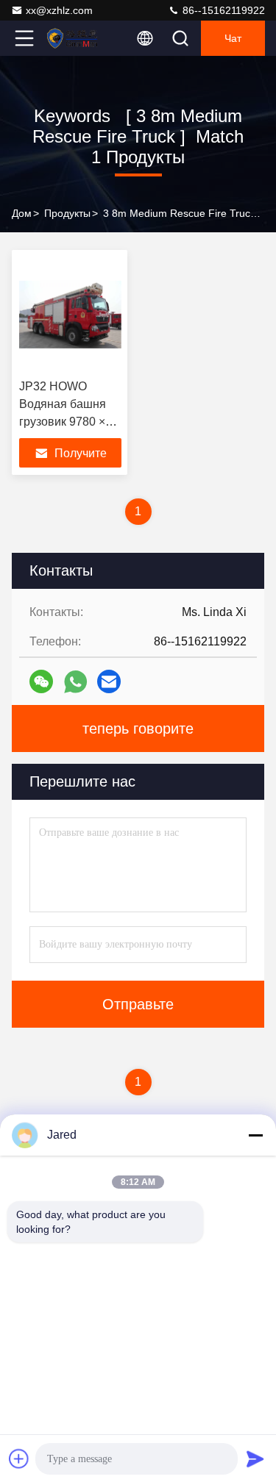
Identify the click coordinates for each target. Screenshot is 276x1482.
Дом (22, 213)
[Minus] (255, 1135)
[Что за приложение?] (75, 682)
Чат (232, 38)
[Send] (255, 1458)
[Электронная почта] (108, 681)
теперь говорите (138, 728)
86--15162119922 (222, 10)
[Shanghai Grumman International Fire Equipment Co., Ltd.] (72, 38)
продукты (67, 213)
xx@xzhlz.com (59, 10)
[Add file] (19, 1458)
